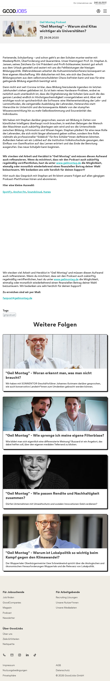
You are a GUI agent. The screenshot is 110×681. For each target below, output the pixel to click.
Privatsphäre (9, 676)
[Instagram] (19, 655)
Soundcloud (34, 192)
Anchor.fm (19, 192)
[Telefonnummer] (4, 655)
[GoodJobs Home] (15, 11)
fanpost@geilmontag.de (17, 298)
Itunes (47, 192)
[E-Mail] (12, 655)
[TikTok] (34, 655)
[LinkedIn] (27, 655)
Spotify (7, 192)
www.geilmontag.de (68, 163)
